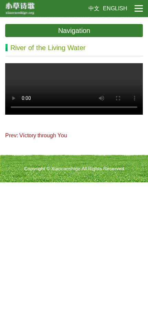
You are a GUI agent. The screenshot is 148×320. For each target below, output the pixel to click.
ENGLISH (115, 8)
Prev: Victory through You (36, 135)
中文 (93, 8)
